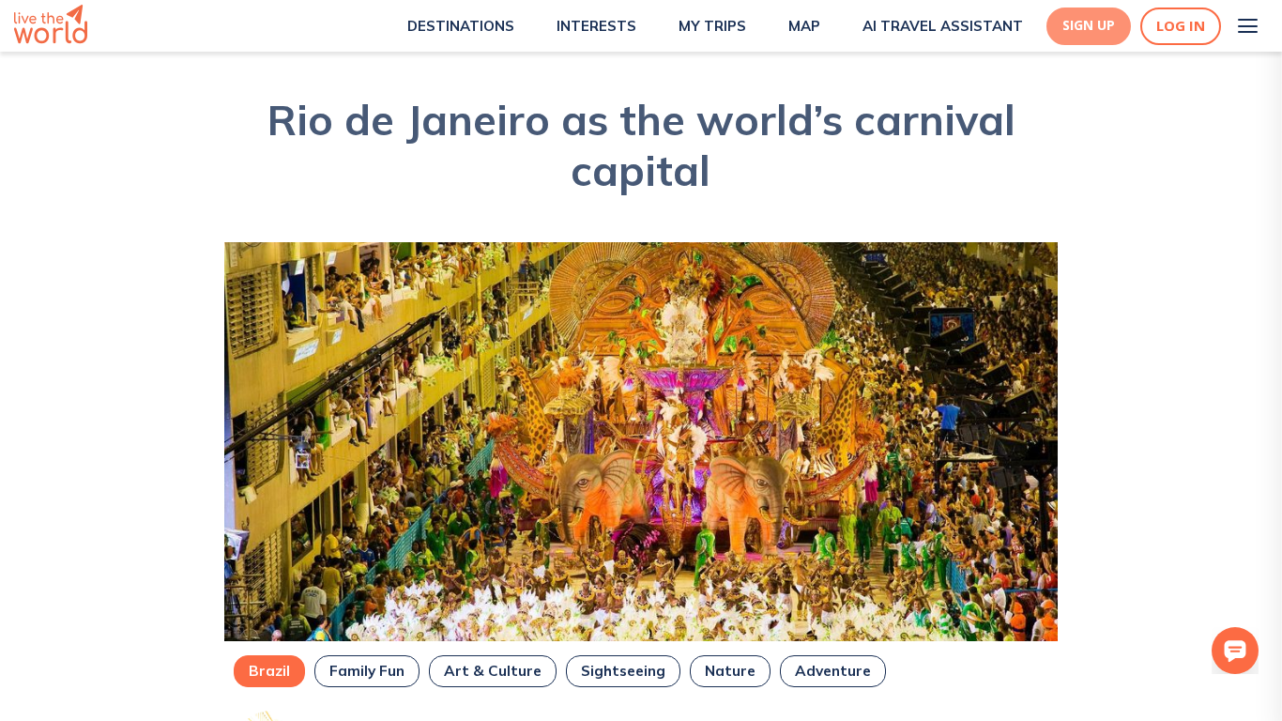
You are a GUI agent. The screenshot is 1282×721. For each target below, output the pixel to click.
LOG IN (1180, 26)
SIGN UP (1088, 25)
